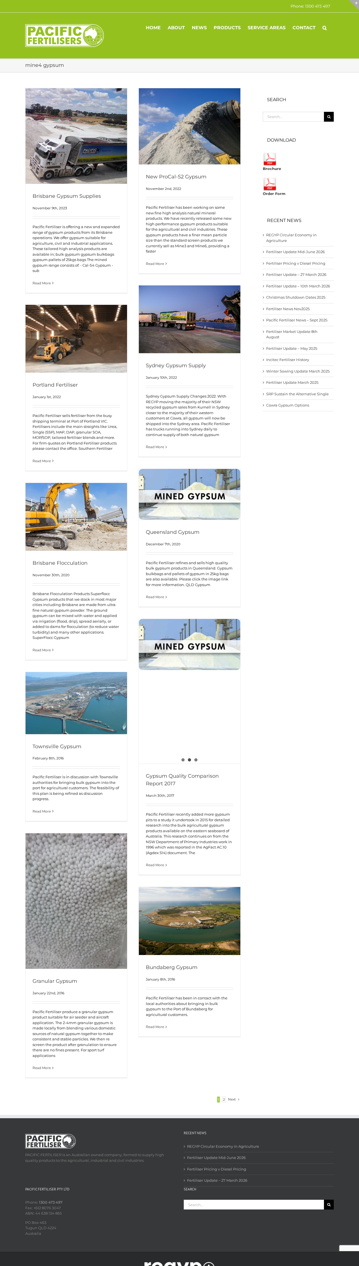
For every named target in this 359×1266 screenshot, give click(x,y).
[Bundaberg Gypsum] (189, 921)
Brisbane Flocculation (60, 563)
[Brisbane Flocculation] (76, 517)
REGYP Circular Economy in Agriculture (223, 1146)
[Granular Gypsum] (76, 901)
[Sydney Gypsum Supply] (189, 319)
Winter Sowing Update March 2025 (298, 371)
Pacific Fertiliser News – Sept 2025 (296, 320)
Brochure (272, 168)
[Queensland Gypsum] (189, 494)
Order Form (274, 193)
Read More (42, 283)
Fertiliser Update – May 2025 (291, 348)
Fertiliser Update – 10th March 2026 (298, 286)
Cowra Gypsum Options (287, 405)
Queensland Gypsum (172, 532)
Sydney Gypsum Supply (176, 365)
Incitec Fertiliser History (287, 359)
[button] (325, 27)
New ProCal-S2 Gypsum (176, 177)
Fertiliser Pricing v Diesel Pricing (295, 263)
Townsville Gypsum (57, 746)
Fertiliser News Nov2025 (288, 309)
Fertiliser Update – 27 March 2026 (296, 274)
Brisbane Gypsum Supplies (67, 196)
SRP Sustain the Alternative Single (297, 394)
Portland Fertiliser (55, 385)
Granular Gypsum (55, 981)
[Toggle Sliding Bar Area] (354, 5)
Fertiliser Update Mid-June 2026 (295, 251)
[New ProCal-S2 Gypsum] (189, 126)
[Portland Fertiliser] (76, 339)
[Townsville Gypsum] (76, 703)
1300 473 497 (51, 1202)
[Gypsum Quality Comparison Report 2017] (189, 691)
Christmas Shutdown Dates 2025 (295, 297)
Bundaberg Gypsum (171, 967)
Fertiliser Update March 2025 (292, 382)
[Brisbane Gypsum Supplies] (76, 136)
